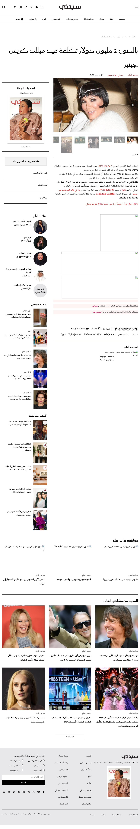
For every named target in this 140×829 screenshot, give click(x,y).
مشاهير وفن (38, 765)
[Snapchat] (36, 7)
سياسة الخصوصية (117, 815)
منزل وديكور (27, 310)
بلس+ (44, 19)
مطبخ (31, 19)
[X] (31, 7)
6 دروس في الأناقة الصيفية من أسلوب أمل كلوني (19, 513)
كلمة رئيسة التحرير (28, 161)
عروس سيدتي (85, 790)
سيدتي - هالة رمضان (115, 75)
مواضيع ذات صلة (125, 540)
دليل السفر (86, 804)
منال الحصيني (26, 288)
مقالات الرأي (40, 216)
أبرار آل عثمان (26, 241)
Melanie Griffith (105, 194)
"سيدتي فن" (97, 312)
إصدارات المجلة (26, 88)
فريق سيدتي (63, 783)
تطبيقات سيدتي (61, 790)
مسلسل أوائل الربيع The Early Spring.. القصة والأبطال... (20, 490)
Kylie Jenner (106, 190)
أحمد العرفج (26, 276)
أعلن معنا (103, 815)
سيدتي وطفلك (72, 19)
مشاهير (122, 19)
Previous (132, 105)
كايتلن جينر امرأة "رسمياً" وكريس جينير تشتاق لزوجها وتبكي (112, 204)
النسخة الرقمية (25, 146)
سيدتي (95, 306)
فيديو (17, 19)
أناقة (111, 19)
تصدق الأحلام (42, 185)
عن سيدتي (63, 769)
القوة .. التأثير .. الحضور (40, 173)
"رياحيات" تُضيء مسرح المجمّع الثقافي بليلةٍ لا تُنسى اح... (19, 377)
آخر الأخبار (63, 804)
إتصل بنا (92, 815)
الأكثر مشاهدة (38, 415)
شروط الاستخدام (133, 815)
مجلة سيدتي (63, 756)
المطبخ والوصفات (14, 765)
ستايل (89, 776)
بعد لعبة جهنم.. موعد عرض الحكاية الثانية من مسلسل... (19, 423)
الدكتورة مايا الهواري (23, 257)
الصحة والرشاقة (15, 760)
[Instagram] (20, 7)
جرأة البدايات (42, 197)
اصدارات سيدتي (84, 797)
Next (59, 105)
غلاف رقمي (63, 797)
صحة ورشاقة (89, 19)
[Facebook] (15, 7)
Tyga (123, 190)
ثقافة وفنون (27, 372)
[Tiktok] (26, 7)
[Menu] (136, 6)
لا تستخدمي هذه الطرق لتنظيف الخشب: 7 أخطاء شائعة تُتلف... (17, 468)
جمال (102, 19)
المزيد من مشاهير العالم (120, 601)
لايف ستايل (56, 19)
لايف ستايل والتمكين (35, 760)
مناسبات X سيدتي (61, 763)
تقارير (89, 783)
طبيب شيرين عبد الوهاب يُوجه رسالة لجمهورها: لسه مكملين (19, 398)
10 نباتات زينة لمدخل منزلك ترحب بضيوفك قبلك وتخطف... (19, 447)
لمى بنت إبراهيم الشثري (22, 225)
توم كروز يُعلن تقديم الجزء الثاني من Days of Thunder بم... (17, 357)
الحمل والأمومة (15, 770)
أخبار (29, 331)
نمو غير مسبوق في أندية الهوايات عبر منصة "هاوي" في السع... (18, 336)
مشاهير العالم (133, 75)
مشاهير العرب (26, 392)
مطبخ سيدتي (85, 763)
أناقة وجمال (38, 770)
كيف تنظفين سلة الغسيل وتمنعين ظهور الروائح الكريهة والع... (18, 316)
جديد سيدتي (39, 304)
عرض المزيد (70, 736)
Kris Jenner (105, 166)
